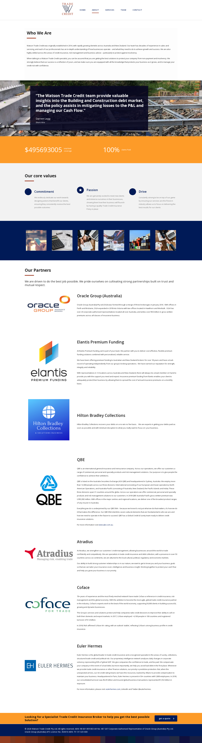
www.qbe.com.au (106, 525)
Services (109, 10)
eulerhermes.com (113, 689)
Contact (137, 10)
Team (123, 10)
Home (83, 10)
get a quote (164, 718)
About (95, 10)
